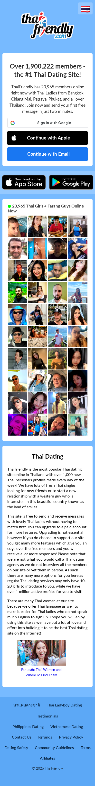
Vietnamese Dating (66, 727)
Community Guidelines (54, 748)
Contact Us (21, 737)
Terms (86, 748)
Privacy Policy (71, 737)
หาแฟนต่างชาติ (26, 705)
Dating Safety (16, 748)
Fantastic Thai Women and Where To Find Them (41, 672)
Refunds (45, 737)
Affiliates (47, 758)
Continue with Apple (48, 138)
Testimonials (47, 716)
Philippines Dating (28, 727)
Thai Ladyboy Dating (64, 705)
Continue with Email (48, 154)
